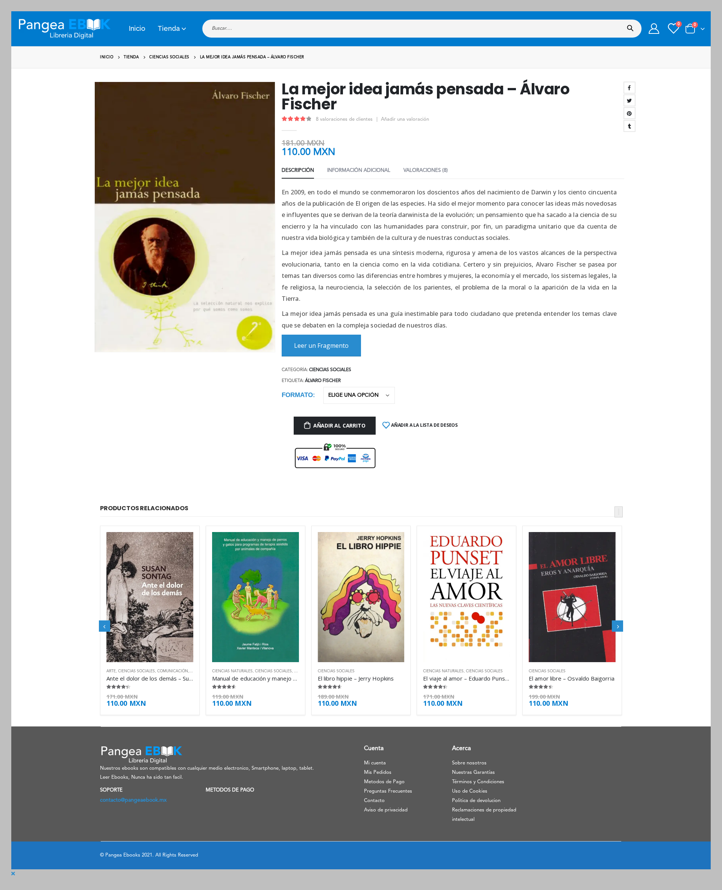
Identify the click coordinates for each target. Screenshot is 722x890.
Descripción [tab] (298, 170)
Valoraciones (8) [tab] (425, 170)
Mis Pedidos (377, 772)
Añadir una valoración (405, 119)
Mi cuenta (375, 763)
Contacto (374, 800)
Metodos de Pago (384, 781)
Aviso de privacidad (386, 810)
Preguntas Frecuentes (388, 791)
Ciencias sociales (330, 370)
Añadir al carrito (339, 425)
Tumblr (629, 126)
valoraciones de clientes (344, 119)
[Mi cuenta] (654, 28)
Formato (297, 395)
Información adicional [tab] (358, 170)
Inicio (137, 28)
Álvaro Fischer (323, 381)
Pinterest (629, 113)
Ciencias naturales (232, 671)
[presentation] (97, 222)
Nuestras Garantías (473, 772)
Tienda (169, 28)
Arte (111, 671)
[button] (618, 511)
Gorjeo (629, 100)
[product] (149, 597)
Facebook (629, 88)
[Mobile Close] (13, 873)
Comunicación (172, 671)
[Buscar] (632, 26)
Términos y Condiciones (478, 781)
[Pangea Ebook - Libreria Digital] (64, 29)
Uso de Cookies (469, 791)
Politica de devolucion (476, 800)
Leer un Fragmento (321, 345)
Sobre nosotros (469, 763)
